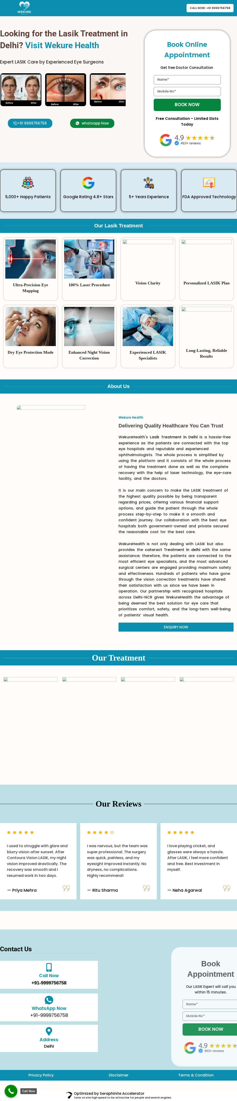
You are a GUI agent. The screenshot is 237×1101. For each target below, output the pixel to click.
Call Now (49, 976)
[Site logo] (24, 7)
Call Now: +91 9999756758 (210, 8)
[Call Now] (49, 967)
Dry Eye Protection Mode (30, 352)
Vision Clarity (147, 283)
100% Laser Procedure (89, 285)
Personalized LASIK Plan (207, 283)
